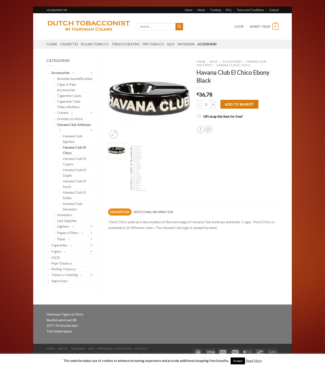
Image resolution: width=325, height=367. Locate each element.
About (201, 10)
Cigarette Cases (69, 95)
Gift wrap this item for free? (223, 116)
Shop (214, 61)
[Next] (183, 98)
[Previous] (115, 98)
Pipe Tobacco (153, 44)
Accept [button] (237, 361)
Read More (254, 361)
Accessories (207, 44)
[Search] (179, 26)
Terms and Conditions (250, 10)
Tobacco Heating (126, 44)
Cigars (51, 44)
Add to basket (239, 104)
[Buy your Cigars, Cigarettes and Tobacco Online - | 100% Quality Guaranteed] (88, 26)
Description (119, 212)
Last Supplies (67, 220)
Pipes (61, 239)
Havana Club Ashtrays (74, 124)
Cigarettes (69, 44)
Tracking (215, 10)
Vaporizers (186, 44)
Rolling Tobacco (95, 44)
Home (188, 10)
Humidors (64, 215)
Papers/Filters (68, 233)
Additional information (153, 212)
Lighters (63, 226)
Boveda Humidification (74, 78)
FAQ (228, 10)
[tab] (120, 212)
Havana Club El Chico (233, 65)
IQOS (170, 44)
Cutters (63, 112)
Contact (274, 10)
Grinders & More (70, 119)
